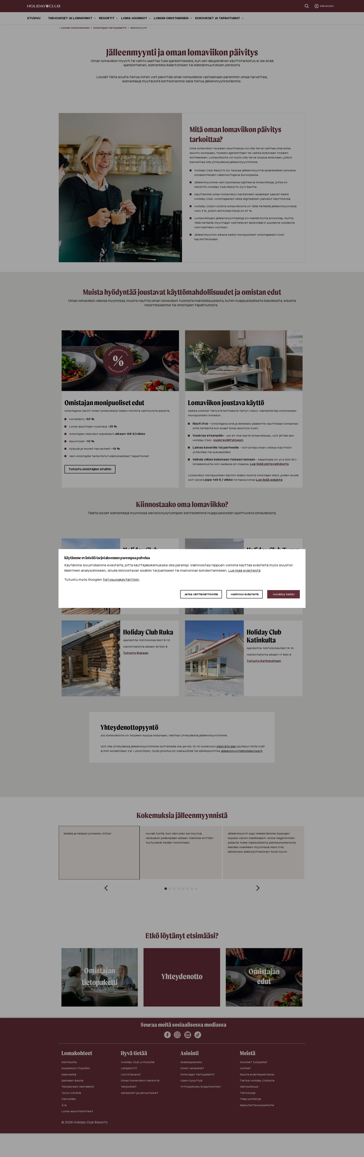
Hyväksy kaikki (283, 594)
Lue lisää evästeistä (244, 571)
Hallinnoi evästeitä (245, 594)
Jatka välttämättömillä (201, 594)
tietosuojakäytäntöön (121, 580)
